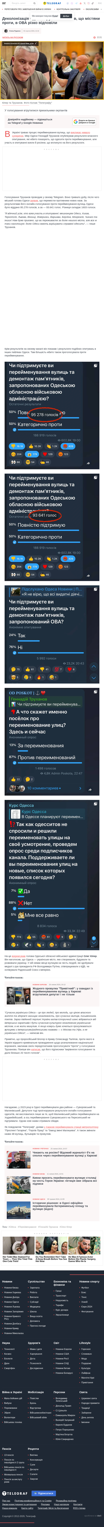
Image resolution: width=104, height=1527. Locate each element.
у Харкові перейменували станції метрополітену (71, 1127)
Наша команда (9, 1508)
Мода (84, 1358)
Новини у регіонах (40, 1148)
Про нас (6, 1501)
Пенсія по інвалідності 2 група (14, 1461)
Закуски (34, 1479)
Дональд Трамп (63, 1406)
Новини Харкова (40, 984)
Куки (54, 16)
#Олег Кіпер (66, 1227)
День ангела (87, 1417)
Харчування (36, 1354)
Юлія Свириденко (65, 1439)
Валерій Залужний (65, 1420)
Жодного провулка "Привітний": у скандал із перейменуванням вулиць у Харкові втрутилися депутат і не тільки (63, 991)
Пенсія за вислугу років (13, 1480)
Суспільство (36, 1281)
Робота (33, 1292)
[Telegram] (76, 3)
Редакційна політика (66, 1501)
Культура (85, 1368)
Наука (6, 1342)
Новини (7, 1281)
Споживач (86, 1354)
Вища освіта (36, 1316)
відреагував (18, 956)
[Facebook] (68, 3)
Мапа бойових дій (13, 1398)
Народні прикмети (90, 1403)
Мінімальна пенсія (13, 1474)
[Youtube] (81, 3)
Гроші (58, 1291)
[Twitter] (85, 3)
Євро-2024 (86, 1307)
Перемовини (10, 1408)
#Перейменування (27, 1227)
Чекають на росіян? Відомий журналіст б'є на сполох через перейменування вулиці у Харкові (65, 1154)
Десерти (34, 1469)
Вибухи (8, 1403)
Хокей (84, 1302)
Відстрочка (35, 1408)
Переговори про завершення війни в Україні (27, 9)
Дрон (6, 1363)
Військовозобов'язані (40, 1413)
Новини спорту (89, 1281)
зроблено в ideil (93, 1516)
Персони (59, 1392)
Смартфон (9, 1368)
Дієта (32, 1358)
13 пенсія (9, 1455)
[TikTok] (92, 3)
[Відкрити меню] (4, 3)
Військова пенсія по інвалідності (14, 1468)
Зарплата (35, 1288)
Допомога (35, 1321)
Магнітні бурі (87, 1378)
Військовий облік (38, 1417)
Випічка (34, 1455)
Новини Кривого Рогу (12, 1317)
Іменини (85, 1422)
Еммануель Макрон (65, 1415)
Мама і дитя (36, 1349)
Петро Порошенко (65, 1430)
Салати (33, 1474)
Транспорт (61, 1296)
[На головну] (52, 3)
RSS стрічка (79, 1508)
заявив (34, 200)
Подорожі (86, 1363)
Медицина (35, 1307)
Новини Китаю (63, 1368)
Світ (56, 1342)
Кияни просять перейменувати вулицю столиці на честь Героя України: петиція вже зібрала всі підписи (65, 1180)
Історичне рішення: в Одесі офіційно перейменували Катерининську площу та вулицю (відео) (60, 1206)
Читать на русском (12, 37)
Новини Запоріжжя (13, 1311)
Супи (32, 1465)
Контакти (77, 1504)
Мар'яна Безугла (64, 1434)
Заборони (86, 1413)
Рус (100, 3)
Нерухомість (62, 1300)
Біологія (8, 1358)
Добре (66, 16)
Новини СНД (62, 1363)
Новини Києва (39, 1174)
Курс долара (62, 1310)
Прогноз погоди (38, 1326)
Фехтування (87, 1311)
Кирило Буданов (64, 1425)
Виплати (34, 1297)
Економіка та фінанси (62, 1283)
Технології (9, 1349)
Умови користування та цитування (19, 1504)
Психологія (35, 1363)
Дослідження (36, 1368)
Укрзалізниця (62, 1315)
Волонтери (9, 1417)
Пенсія (6, 1448)
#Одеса (12, 1227)
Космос (8, 1354)
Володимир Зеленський (61, 1399)
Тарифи (60, 1305)
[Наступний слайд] (101, 9)
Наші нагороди (61, 1504)
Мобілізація (36, 1392)
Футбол (85, 1288)
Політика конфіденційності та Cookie (33, 1501)
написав (35, 1049)
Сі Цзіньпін (61, 1410)
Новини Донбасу (12, 1323)
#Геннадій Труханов (48, 1227)
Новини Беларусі (64, 1373)
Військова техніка (13, 1422)
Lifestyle (84, 1342)
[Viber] (72, 3)
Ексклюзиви (92, 9)
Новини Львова (12, 1307)
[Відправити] (34, 3)
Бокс (83, 1292)
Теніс (84, 1297)
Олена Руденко (15, 31)
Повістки (34, 1398)
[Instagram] (88, 3)
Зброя (7, 1413)
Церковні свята (89, 1398)
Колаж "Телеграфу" (41, 102)
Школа (33, 1311)
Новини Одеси (39, 1199)
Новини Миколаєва (14, 1333)
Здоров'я (34, 1342)
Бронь (33, 1403)
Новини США (62, 1354)
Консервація (36, 1460)
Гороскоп (86, 1349)
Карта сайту (27, 1508)
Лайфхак (85, 1373)
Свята (83, 1392)
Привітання (87, 1382)
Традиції (85, 1408)
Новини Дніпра (11, 1297)
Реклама (45, 1504)
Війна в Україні (12, 1392)
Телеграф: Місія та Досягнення (53, 1508)
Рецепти (33, 1448)
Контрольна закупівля (68, 9)
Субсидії (34, 1302)
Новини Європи (64, 1349)
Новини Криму (11, 1328)
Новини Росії (62, 1358)
